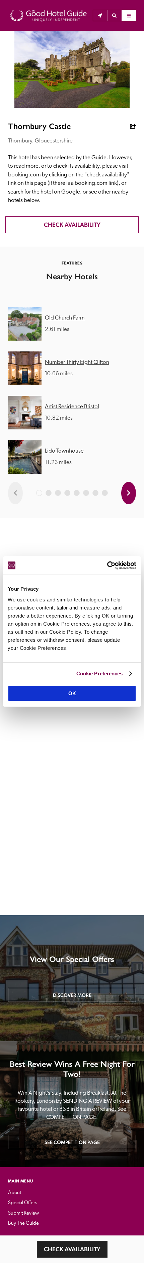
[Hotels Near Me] (100, 15)
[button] (114, 15)
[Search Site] (114, 15)
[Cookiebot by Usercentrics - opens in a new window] (107, 565)
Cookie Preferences (99, 673)
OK (72, 693)
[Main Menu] (129, 15)
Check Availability (72, 1249)
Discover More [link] (72, 995)
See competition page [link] (72, 1142)
